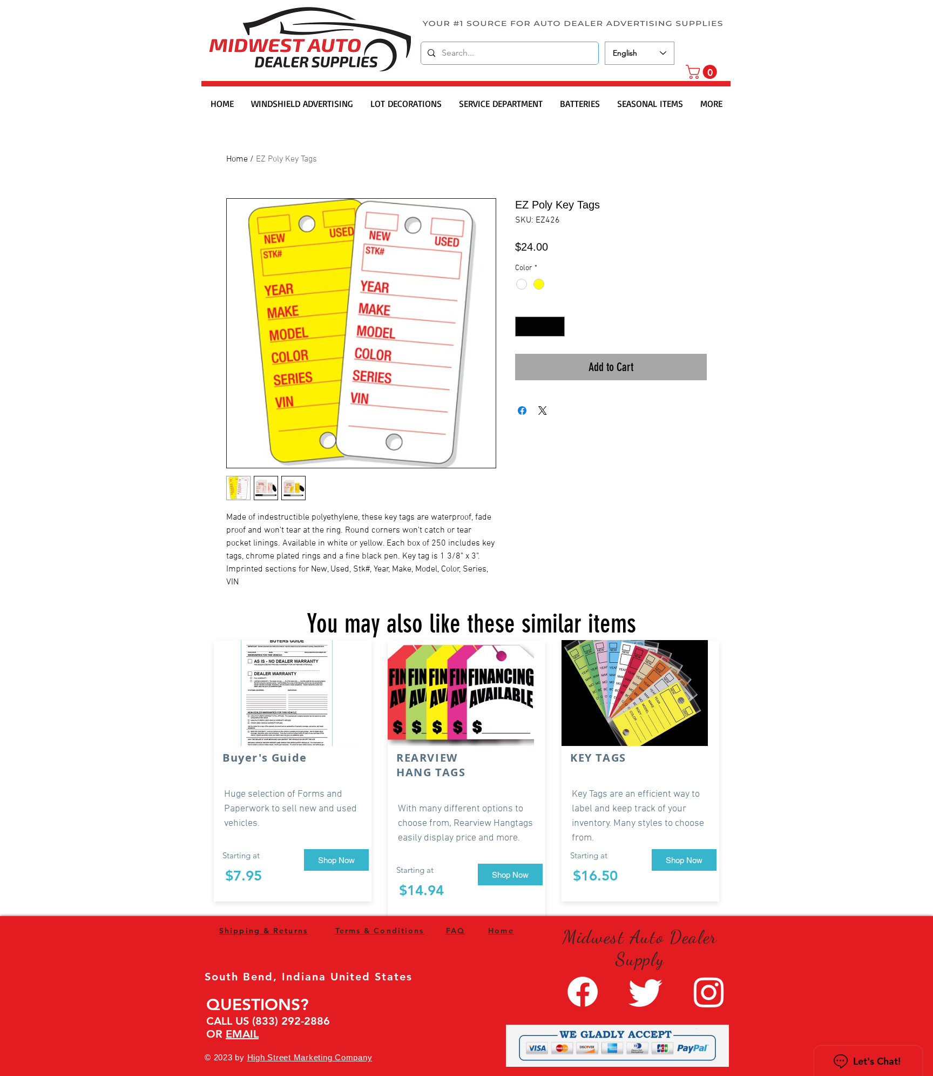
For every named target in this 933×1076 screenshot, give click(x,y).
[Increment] (556, 326)
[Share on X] (542, 410)
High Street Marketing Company (310, 1057)
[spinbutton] (540, 326)
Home (237, 159)
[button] (703, 72)
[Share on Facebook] (522, 410)
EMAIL (242, 1033)
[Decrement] (523, 326)
